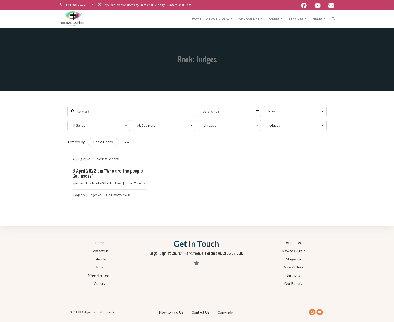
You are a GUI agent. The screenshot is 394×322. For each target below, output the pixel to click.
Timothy (139, 183)
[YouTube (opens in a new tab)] (317, 5)
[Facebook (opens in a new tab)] (304, 5)
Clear (125, 142)
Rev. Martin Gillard (98, 183)
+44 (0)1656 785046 (81, 5)
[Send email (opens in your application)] (329, 5)
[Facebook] (312, 312)
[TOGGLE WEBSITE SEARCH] (333, 18)
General (113, 159)
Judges (128, 183)
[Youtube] (319, 312)
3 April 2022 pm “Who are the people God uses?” (108, 173)
